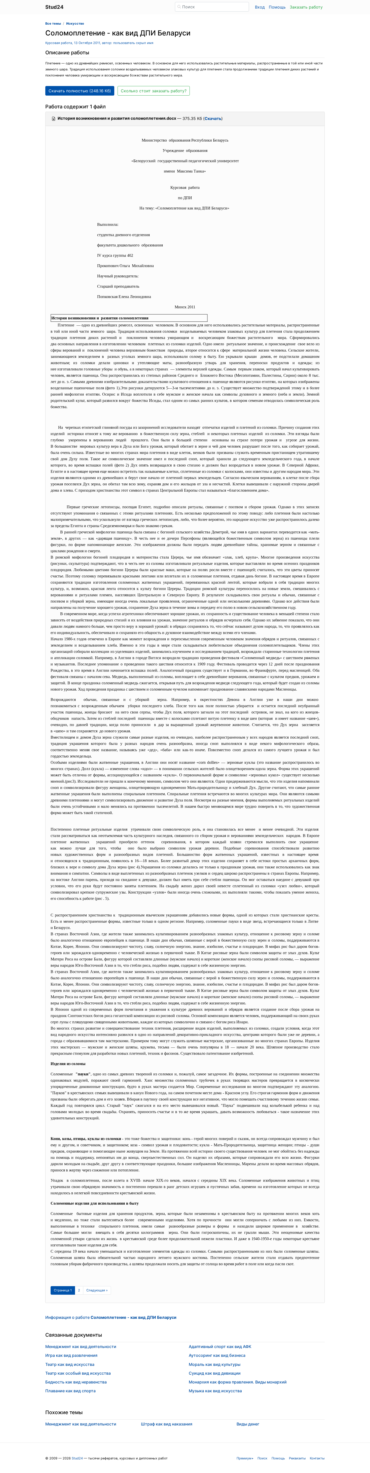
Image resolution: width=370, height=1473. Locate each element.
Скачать (213, 118)
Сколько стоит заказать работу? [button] (154, 90)
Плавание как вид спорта (70, 1390)
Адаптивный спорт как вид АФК (220, 1346)
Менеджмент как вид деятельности (80, 1346)
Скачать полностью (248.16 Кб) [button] (80, 90)
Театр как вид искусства (69, 1364)
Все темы (53, 23)
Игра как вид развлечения (71, 1355)
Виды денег (248, 1423)
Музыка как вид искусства (215, 1390)
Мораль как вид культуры (214, 1364)
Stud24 (77, 1458)
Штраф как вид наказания (166, 1423)
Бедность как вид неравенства (76, 1381)
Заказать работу (306, 7)
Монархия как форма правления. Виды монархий (238, 1381)
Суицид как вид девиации (215, 1373)
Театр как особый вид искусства (78, 1373)
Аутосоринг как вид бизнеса (217, 1355)
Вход (260, 7)
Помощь (277, 7)
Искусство (75, 23)
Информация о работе (110, 1317)
